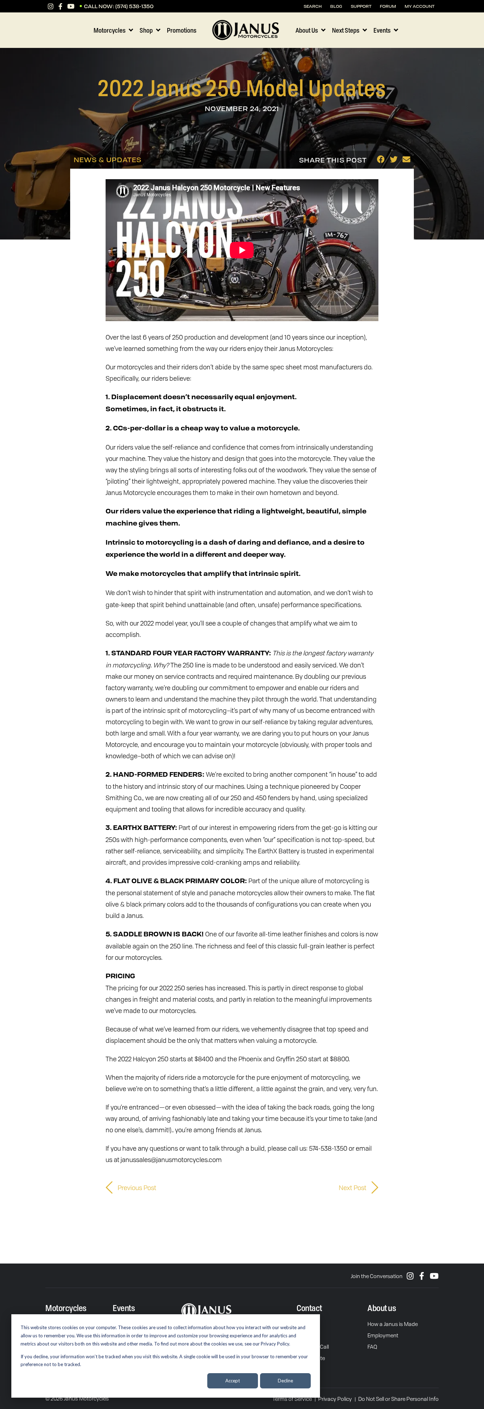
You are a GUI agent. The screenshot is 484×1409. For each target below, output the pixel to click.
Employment (382, 1335)
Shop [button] (146, 30)
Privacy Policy (335, 1398)
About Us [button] (307, 30)
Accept (232, 1380)
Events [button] (381, 30)
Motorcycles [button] (109, 30)
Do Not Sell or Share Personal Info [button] (398, 1398)
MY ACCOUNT (419, 6)
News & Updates (107, 159)
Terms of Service (292, 1398)
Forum (388, 6)
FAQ (372, 1346)
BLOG (336, 6)
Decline (285, 1380)
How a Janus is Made (392, 1323)
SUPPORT (361, 6)
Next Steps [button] (345, 30)
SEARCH (313, 6)
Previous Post (136, 1187)
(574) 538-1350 (134, 6)
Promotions (181, 30)
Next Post (353, 1187)
